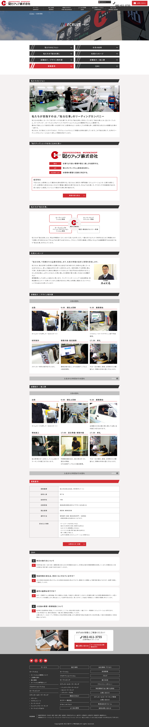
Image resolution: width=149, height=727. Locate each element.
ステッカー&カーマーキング (38, 695)
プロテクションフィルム (37, 686)
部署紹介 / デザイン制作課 (52, 60)
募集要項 (51, 66)
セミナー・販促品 (66, 700)
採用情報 (105, 671)
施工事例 (51, 7)
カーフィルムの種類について (39, 675)
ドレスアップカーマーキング (39, 705)
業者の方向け (67, 7)
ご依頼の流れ (35, 677)
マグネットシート (36, 700)
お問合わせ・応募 (74, 544)
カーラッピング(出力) (37, 708)
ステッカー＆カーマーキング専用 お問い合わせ (105, 698)
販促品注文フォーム (105, 704)
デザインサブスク (66, 704)
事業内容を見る (74, 195)
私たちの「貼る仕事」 (51, 53)
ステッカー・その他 (67, 692)
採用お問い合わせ (105, 708)
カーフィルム (33, 671)
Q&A (97, 66)
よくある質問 (82, 7)
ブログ (105, 676)
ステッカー (34, 698)
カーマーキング (35, 703)
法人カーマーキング (68, 690)
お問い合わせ (141, 3)
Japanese (103, 2)
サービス (35, 7)
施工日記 (113, 7)
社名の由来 (97, 47)
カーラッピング (34, 690)
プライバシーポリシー (105, 684)
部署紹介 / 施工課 (97, 60)
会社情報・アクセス (98, 7)
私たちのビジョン (52, 47)
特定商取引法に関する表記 (105, 688)
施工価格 (34, 680)
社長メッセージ (97, 53)
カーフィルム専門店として (39, 682)
